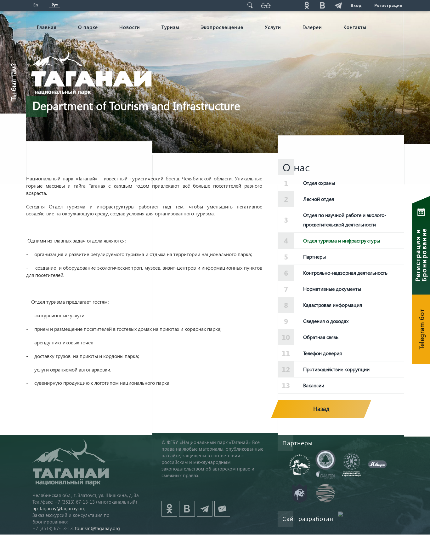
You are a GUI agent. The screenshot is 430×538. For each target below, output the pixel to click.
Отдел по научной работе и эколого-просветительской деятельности (344, 220)
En (35, 4)
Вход (356, 5)
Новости (129, 27)
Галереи (312, 27)
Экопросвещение (222, 27)
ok (306, 5)
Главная (47, 27)
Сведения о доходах (325, 321)
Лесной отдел (318, 199)
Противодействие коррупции (336, 369)
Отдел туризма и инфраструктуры (341, 240)
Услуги (273, 27)
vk (322, 5)
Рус (55, 4)
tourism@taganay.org (97, 528)
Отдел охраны (319, 182)
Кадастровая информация (332, 304)
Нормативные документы (332, 288)
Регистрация (388, 5)
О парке (88, 27)
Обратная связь (320, 337)
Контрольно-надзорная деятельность (345, 272)
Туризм (170, 27)
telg (338, 5)
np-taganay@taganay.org (59, 508)
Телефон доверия (322, 353)
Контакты (354, 27)
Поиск (250, 5)
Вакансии (313, 385)
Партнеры (314, 256)
